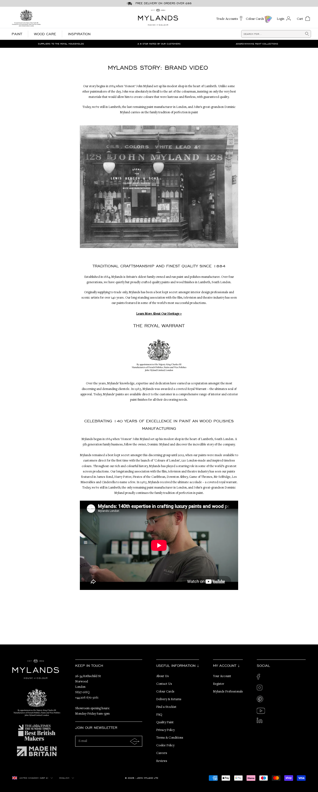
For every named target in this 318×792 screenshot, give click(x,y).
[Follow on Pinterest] (261, 700)
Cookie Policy (165, 745)
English (64, 778)
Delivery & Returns (168, 699)
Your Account (222, 676)
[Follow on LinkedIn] (261, 722)
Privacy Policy (165, 730)
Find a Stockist (166, 707)
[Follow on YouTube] (261, 711)
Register (218, 684)
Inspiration (79, 34)
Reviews (161, 761)
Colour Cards (165, 691)
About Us (162, 676)
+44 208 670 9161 (86, 697)
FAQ (159, 714)
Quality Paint (165, 722)
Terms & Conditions (169, 738)
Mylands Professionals (228, 691)
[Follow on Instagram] (261, 689)
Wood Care (45, 34)
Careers (161, 753)
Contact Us (164, 684)
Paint (17, 34)
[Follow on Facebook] (261, 678)
